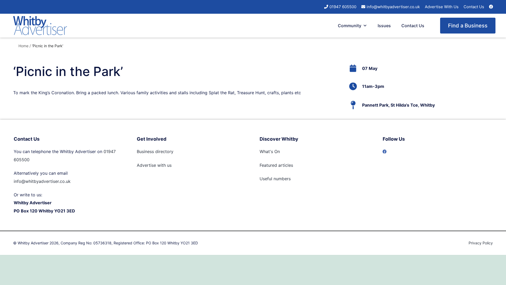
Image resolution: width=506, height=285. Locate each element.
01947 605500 (342, 6)
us (169, 165)
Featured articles (276, 165)
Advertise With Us (442, 6)
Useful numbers (275, 178)
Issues (384, 25)
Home (23, 46)
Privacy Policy (481, 243)
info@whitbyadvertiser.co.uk (393, 6)
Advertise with (151, 165)
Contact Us (474, 6)
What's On (270, 151)
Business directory (155, 151)
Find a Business (468, 25)
